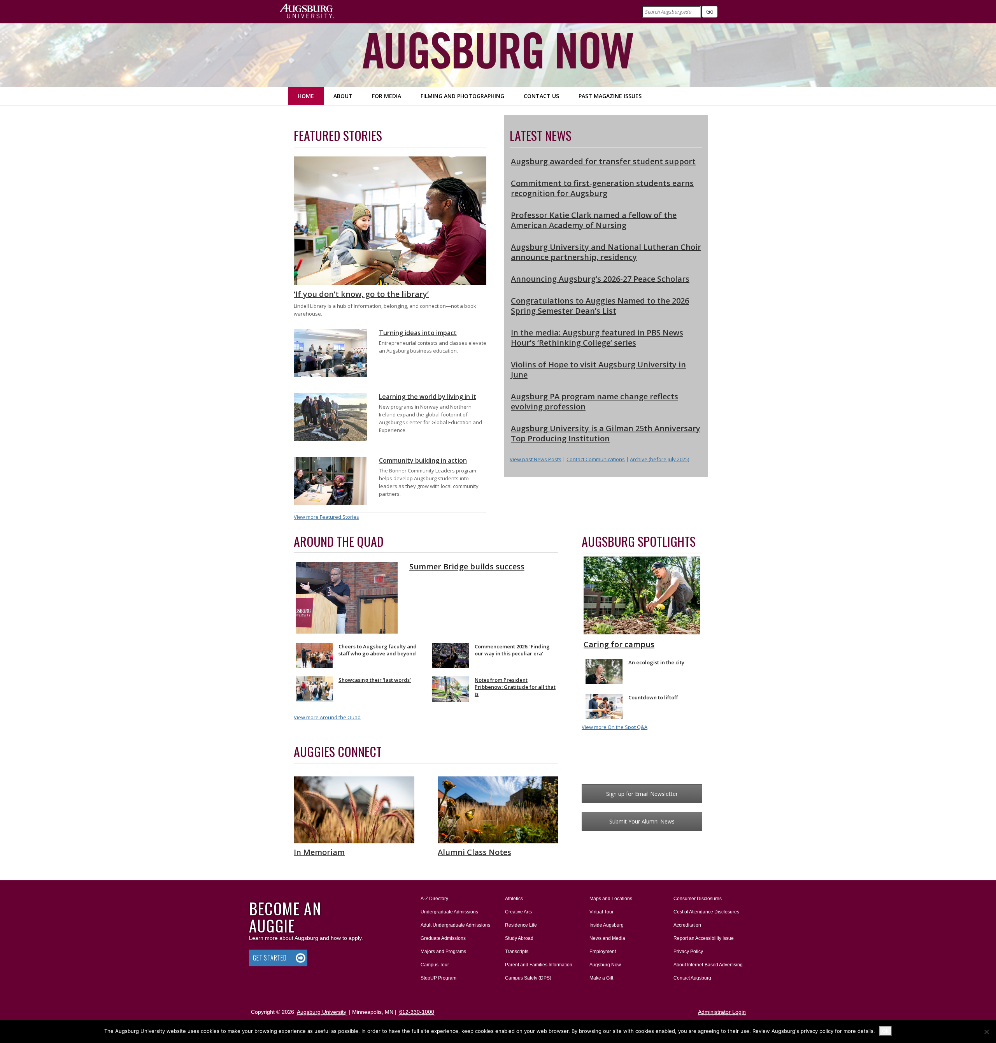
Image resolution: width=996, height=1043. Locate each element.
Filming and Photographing (462, 96)
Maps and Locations (610, 898)
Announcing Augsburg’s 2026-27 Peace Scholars (600, 279)
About (342, 96)
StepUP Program (438, 978)
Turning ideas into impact (418, 332)
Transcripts (516, 951)
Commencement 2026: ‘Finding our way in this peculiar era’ (512, 650)
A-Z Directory (434, 898)
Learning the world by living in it (427, 396)
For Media (386, 96)
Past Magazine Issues (610, 96)
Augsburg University (321, 1012)
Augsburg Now (605, 964)
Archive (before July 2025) (659, 459)
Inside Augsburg (606, 925)
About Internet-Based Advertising (708, 964)
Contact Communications (595, 459)
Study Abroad (519, 938)
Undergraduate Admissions (449, 912)
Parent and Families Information (538, 964)
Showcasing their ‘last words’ (374, 679)
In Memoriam (319, 852)
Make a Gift (601, 978)
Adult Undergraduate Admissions (455, 925)
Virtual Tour (601, 912)
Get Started (270, 957)
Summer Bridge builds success (466, 566)
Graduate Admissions (443, 938)
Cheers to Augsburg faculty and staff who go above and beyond (377, 650)
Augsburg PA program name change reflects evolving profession (594, 401)
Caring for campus (619, 644)
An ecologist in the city (656, 662)
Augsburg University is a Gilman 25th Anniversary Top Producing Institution (605, 433)
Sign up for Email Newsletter (642, 793)
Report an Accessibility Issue (703, 938)
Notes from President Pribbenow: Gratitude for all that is (515, 686)
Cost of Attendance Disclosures (706, 912)
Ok (885, 1031)
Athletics (514, 898)
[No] (986, 1032)
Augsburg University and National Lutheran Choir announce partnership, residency (606, 252)
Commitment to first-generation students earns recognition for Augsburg (602, 188)
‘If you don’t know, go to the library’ (361, 294)
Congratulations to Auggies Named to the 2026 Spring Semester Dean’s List (600, 305)
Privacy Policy (688, 951)
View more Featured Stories (326, 516)
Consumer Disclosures (697, 898)
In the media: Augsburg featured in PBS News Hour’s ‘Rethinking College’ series (597, 337)
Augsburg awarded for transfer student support (603, 161)
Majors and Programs (443, 951)
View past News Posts (535, 459)
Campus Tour (435, 964)
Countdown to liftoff (653, 697)
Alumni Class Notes (474, 852)
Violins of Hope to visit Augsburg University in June (598, 369)
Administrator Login (722, 1012)
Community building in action (423, 460)
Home (306, 96)
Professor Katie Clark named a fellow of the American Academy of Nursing (594, 220)
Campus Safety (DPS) (528, 978)
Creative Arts (518, 912)
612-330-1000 (416, 1012)
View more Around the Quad (327, 717)
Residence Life (521, 925)
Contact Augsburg (692, 978)
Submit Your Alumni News (642, 821)
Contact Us (541, 96)
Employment (602, 951)
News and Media (607, 938)
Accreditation (687, 925)
